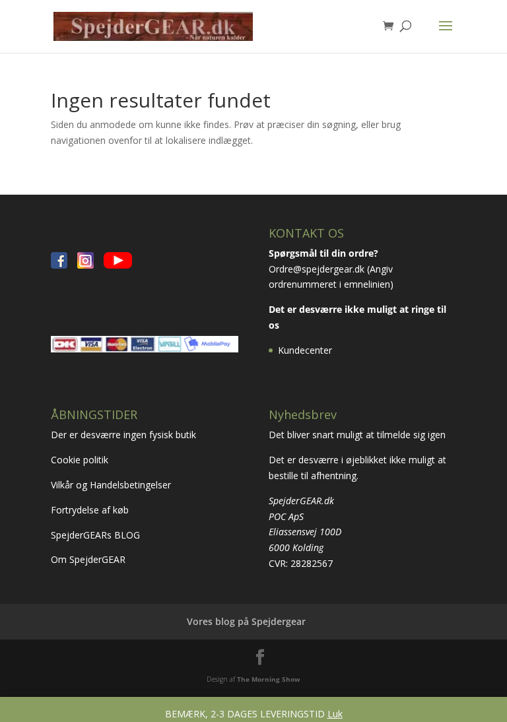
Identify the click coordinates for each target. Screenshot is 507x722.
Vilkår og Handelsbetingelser (112, 484)
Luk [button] (335, 713)
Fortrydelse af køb (91, 510)
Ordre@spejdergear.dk (316, 269)
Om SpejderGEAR (88, 559)
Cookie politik (81, 459)
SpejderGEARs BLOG (95, 535)
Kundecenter (305, 350)
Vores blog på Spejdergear (246, 621)
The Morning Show (268, 679)
